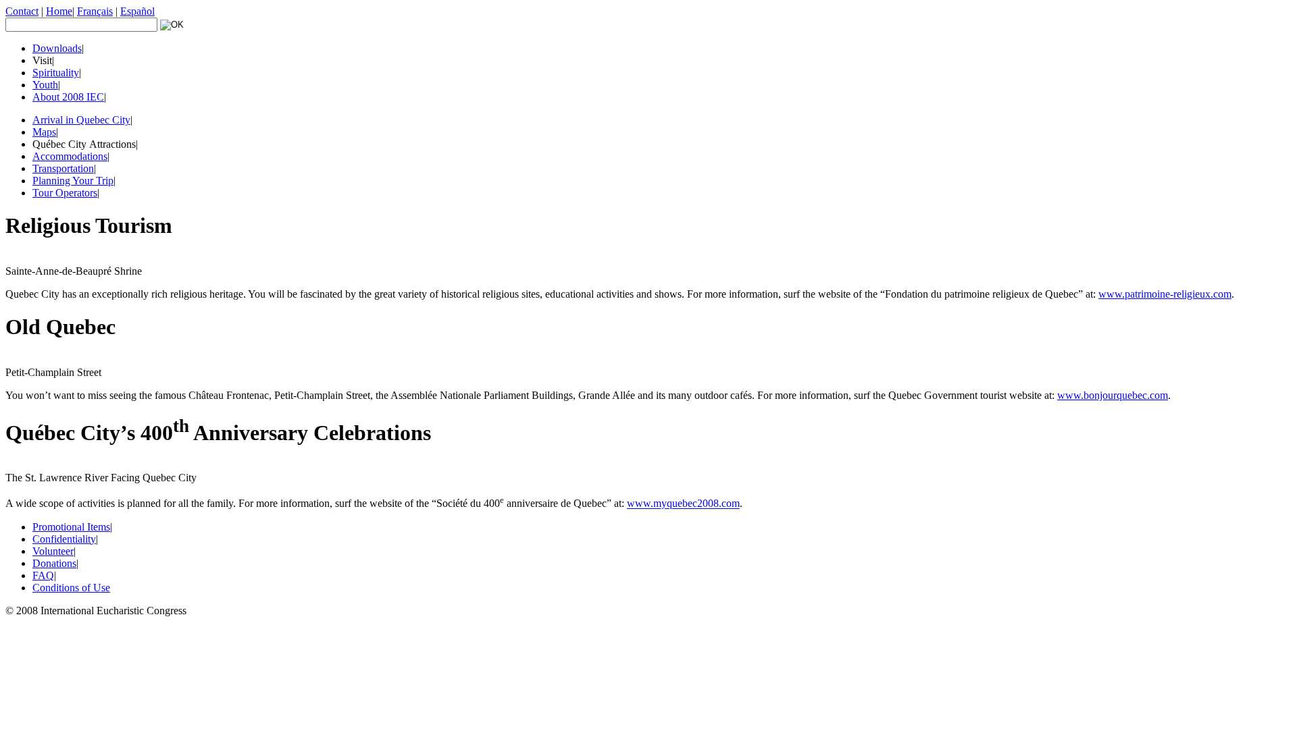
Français (95, 11)
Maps (44, 132)
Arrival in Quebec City (81, 120)
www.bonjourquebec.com (1112, 395)
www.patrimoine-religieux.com (1164, 294)
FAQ (43, 575)
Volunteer (53, 551)
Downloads (57, 48)
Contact (22, 11)
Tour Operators (64, 192)
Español (137, 11)
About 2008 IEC (68, 97)
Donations (54, 563)
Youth (45, 84)
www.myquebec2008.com (683, 504)
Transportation (63, 168)
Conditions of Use (71, 587)
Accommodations (69, 156)
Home (59, 11)
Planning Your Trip (72, 180)
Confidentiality (64, 539)
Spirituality (55, 72)
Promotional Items (71, 527)
